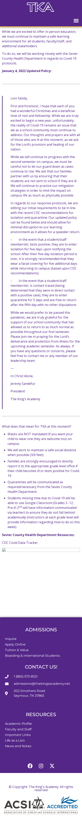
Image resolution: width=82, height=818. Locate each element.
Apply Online (15, 644)
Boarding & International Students (32, 656)
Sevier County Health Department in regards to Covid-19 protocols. (40, 58)
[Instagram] (41, 766)
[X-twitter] (52, 766)
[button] (76, 20)
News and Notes (18, 746)
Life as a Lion (15, 740)
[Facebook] (30, 766)
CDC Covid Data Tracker (20, 542)
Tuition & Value (17, 650)
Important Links (18, 735)
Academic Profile (18, 724)
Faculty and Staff (18, 729)
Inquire (11, 639)
